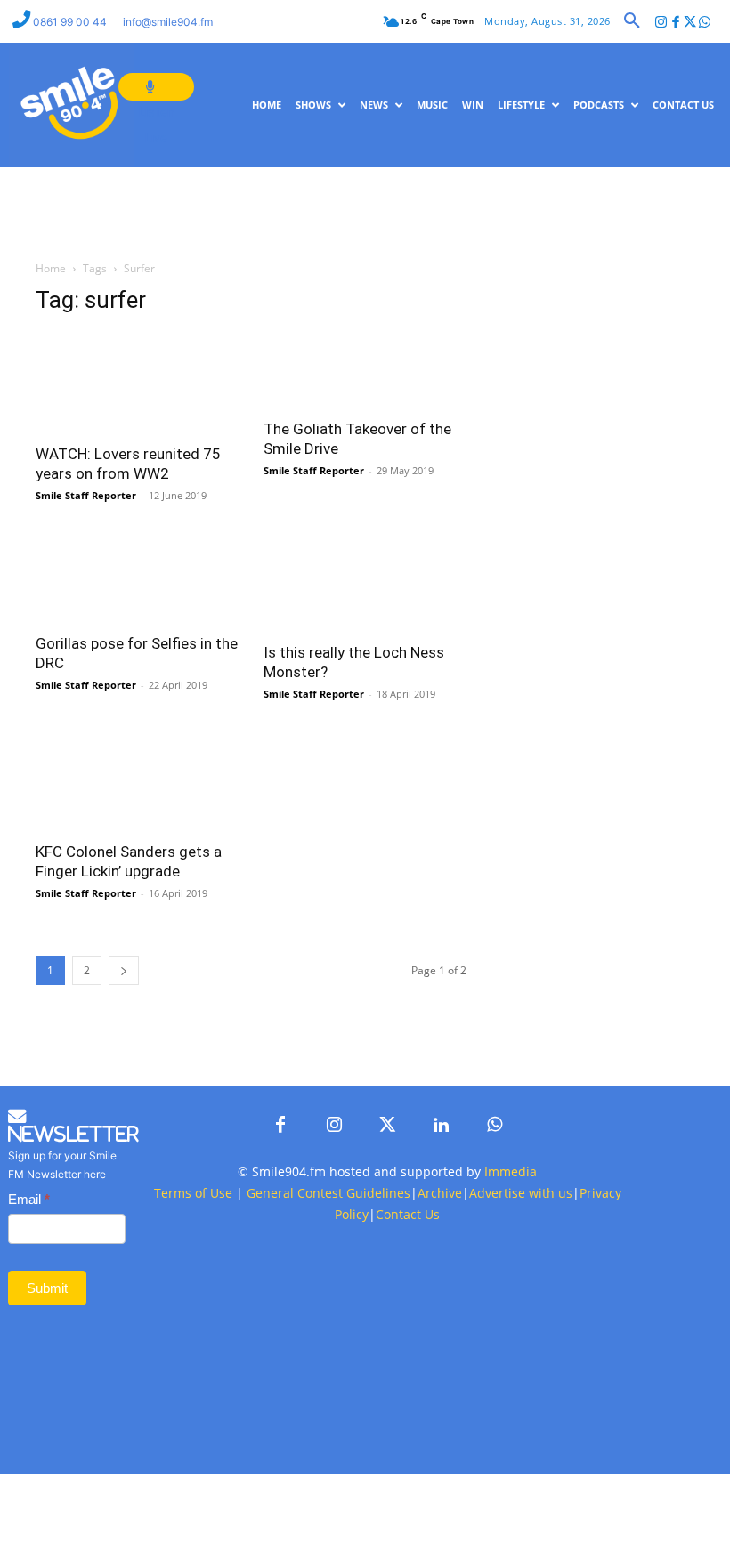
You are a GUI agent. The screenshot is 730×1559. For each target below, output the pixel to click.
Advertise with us (520, 1192)
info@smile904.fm (168, 21)
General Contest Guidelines (328, 1192)
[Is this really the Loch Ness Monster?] (365, 581)
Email (29, 1199)
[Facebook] (675, 22)
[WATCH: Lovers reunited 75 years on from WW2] (137, 382)
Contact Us (408, 1214)
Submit (47, 1288)
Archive (440, 1192)
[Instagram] (661, 22)
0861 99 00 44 (71, 21)
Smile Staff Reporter (86, 495)
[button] (632, 21)
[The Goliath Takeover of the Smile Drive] (365, 370)
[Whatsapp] (704, 22)
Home (51, 268)
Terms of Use (193, 1192)
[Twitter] (690, 22)
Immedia (510, 1171)
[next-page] (124, 970)
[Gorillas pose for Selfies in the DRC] (137, 577)
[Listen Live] (156, 87)
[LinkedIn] (440, 1125)
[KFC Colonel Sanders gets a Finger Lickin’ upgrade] (137, 780)
